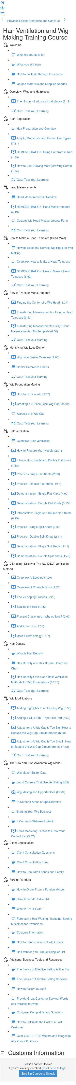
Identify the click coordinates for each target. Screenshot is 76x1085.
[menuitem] (2, 9)
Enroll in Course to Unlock (38, 1073)
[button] (2, 4)
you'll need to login (54, 1068)
